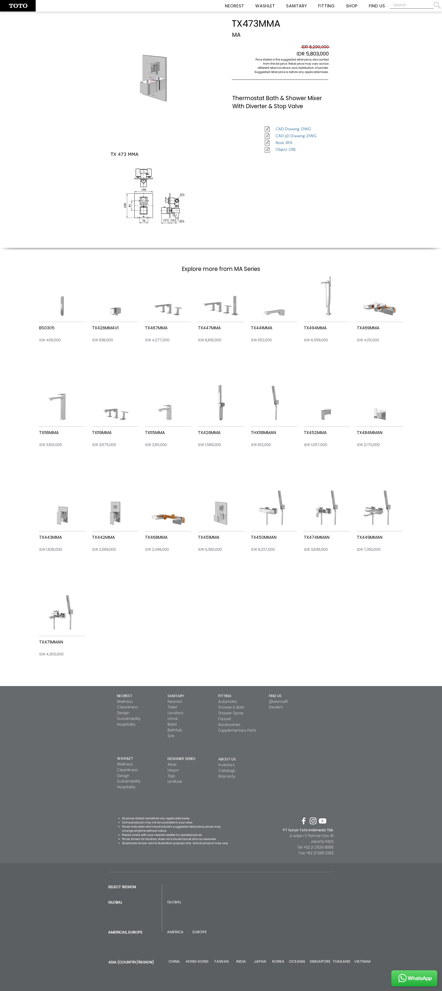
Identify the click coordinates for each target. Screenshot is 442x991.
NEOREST (124, 695)
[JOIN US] (414, 978)
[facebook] (303, 821)
